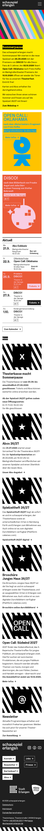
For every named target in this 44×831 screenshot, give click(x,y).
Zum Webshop (9, 105)
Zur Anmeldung (10, 735)
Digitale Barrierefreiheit (12, 812)
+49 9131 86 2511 (15, 820)
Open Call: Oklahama (26, 261)
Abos (6, 777)
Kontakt (8, 758)
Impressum (7, 809)
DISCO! (18, 276)
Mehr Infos (10, 137)
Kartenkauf (10, 771)
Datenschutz (7, 805)
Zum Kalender (11, 329)
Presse (29, 764)
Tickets (33, 286)
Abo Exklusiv (19, 245)
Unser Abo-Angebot (12, 472)
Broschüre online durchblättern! (18, 607)
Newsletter (9, 764)
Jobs (28, 758)
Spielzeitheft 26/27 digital (15, 539)
